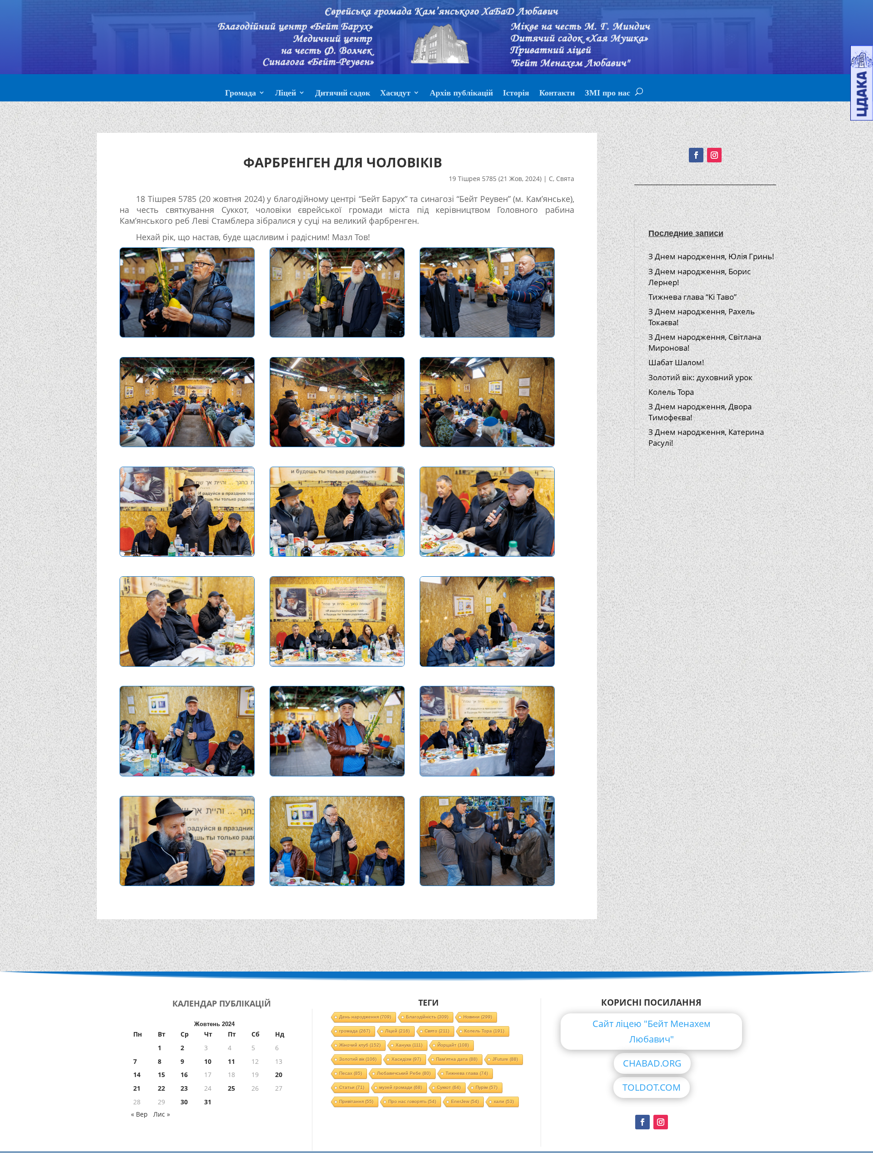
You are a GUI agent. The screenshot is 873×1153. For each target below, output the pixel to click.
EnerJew (465, 1101)
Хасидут (395, 93)
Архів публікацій (461, 93)
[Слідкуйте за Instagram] (714, 155)
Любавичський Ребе (404, 1073)
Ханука (409, 1044)
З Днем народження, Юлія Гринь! (711, 256)
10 (207, 1061)
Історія (516, 93)
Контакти (557, 93)
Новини (477, 1016)
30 (184, 1102)
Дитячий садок (342, 93)
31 (207, 1102)
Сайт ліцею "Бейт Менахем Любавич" (651, 1031)
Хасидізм (406, 1059)
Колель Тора (671, 392)
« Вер (139, 1114)
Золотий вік (357, 1059)
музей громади (400, 1087)
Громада (240, 93)
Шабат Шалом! (676, 362)
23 (184, 1088)
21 (136, 1088)
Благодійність (427, 1016)
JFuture (505, 1059)
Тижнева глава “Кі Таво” (692, 297)
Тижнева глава (467, 1073)
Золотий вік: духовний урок (700, 377)
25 (231, 1088)
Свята (565, 178)
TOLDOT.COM (651, 1087)
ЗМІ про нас (607, 93)
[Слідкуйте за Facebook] (696, 155)
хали (504, 1101)
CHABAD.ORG (652, 1063)
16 (184, 1074)
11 (231, 1061)
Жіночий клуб (360, 1044)
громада (354, 1030)
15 (161, 1074)
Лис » (161, 1114)
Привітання (356, 1101)
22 (161, 1088)
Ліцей (285, 93)
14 (136, 1074)
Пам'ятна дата (456, 1059)
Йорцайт (453, 1044)
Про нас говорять (412, 1101)
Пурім (486, 1087)
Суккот (449, 1087)
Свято (437, 1030)
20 (278, 1074)
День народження (365, 1016)
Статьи (351, 1087)
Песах (350, 1073)
